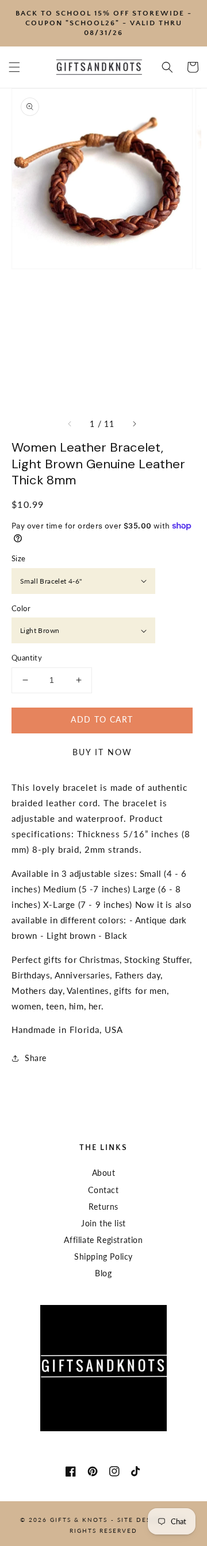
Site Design (140, 1519)
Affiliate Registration (103, 1240)
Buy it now (102, 752)
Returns (103, 1206)
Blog (103, 1273)
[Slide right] (134, 424)
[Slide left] (70, 424)
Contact (103, 1190)
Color (21, 608)
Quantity (27, 657)
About (104, 1173)
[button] (14, 67)
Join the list (103, 1223)
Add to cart (102, 719)
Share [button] (36, 1058)
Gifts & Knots (79, 1519)
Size (19, 558)
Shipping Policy (103, 1256)
